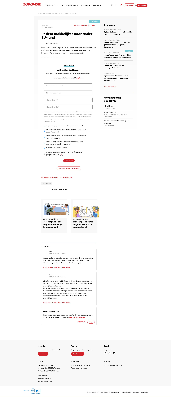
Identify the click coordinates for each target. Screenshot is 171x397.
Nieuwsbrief (129, 5)
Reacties (85, 25)
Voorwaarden (144, 392)
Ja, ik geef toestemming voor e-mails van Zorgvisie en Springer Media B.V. (64, 153)
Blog (119, 30)
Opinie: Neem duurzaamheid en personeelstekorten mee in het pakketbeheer (116, 78)
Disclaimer (136, 392)
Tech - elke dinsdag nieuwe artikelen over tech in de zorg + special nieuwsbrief (66, 130)
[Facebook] (105, 352)
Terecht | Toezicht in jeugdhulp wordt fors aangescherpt (83, 224)
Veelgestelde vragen (45, 381)
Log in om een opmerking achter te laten (57, 267)
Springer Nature (115, 392)
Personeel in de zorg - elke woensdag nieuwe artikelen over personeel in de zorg (66, 137)
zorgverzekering (46, 183)
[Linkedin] (114, 352)
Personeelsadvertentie (79, 368)
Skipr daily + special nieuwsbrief (56, 148)
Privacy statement (127, 392)
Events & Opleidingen (68, 5)
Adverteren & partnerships (80, 365)
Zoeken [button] (112, 5)
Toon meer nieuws (110, 86)
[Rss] (110, 352)
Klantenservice (43, 376)
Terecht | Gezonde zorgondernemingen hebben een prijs (53, 224)
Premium (94, 21)
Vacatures (84, 5)
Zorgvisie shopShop (116, 5)
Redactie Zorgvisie (44, 378)
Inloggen (120, 5)
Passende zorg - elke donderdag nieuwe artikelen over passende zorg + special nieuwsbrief (64, 143)
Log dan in (79, 78)
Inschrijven (43, 354)
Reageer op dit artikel (51, 177)
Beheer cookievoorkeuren (113, 365)
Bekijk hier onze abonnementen (69, 168)
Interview (116, 53)
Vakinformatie (50, 5)
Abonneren (142, 5)
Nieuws (45, 13)
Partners (96, 5)
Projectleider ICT (110, 112)
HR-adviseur (108, 106)
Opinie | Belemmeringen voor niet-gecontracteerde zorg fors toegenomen (117, 44)
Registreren (81, 322)
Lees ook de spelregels (77, 317)
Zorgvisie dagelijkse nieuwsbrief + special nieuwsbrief (64, 126)
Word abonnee (78, 354)
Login (91, 322)
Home (40, 13)
